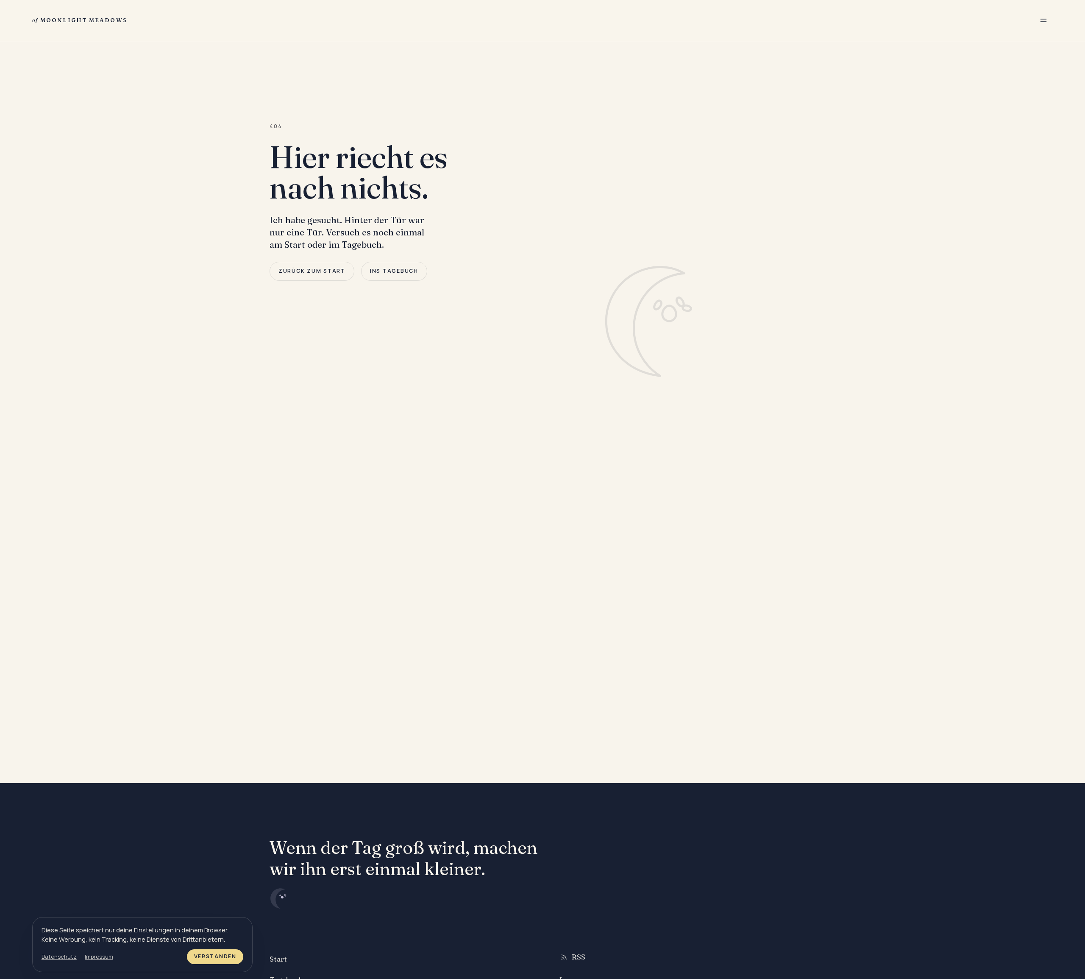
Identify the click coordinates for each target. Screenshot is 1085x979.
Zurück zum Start (311, 270)
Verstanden (215, 956)
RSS (578, 957)
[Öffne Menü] (1043, 20)
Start (278, 959)
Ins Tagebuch (394, 270)
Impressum (99, 956)
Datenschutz (59, 956)
